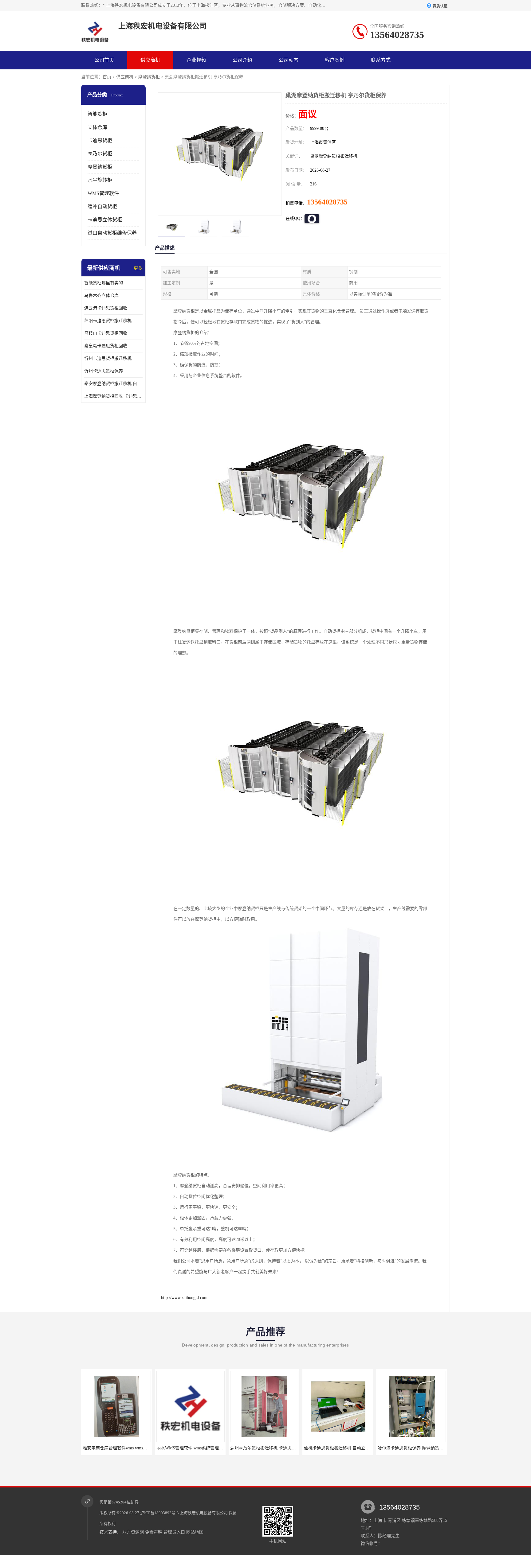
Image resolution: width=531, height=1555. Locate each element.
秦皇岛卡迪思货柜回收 (105, 346)
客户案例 (334, 60)
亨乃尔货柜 (100, 153)
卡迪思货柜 (100, 140)
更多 (138, 268)
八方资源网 (133, 1532)
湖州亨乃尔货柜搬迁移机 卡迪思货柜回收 (213, 1448)
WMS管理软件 (103, 193)
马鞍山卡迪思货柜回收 (105, 333)
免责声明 (153, 1532)
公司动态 (288, 60)
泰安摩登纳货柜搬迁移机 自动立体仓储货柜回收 (113, 383)
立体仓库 (97, 127)
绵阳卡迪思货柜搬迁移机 (108, 320)
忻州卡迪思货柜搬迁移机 (108, 358)
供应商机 (150, 60)
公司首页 (104, 60)
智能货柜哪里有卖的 (103, 283)
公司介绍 (242, 60)
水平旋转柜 (100, 180)
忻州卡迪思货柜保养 (103, 371)
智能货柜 (97, 114)
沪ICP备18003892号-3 (159, 1512)
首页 (107, 77)
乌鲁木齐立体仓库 (101, 295)
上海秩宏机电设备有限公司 (204, 1512)
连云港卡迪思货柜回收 (105, 308)
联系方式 (381, 60)
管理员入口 (174, 1532)
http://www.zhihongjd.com (184, 1297)
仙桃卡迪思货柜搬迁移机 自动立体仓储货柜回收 (293, 1448)
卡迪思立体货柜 (105, 219)
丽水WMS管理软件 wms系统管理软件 (135, 1448)
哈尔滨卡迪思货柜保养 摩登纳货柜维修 (358, 1448)
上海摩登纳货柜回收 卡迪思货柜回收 (113, 396)
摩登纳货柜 (149, 77)
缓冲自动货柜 (102, 206)
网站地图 (194, 1532)
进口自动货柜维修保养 (112, 232)
